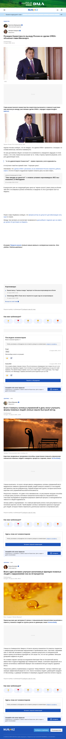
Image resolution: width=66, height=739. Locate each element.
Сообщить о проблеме (41, 730)
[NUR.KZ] (33, 10)
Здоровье (6, 398)
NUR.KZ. (6, 111)
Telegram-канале (15, 245)
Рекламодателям (56, 730)
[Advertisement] (33, 94)
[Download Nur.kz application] (33, 4)
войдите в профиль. (52, 344)
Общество (6, 21)
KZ (57, 10)
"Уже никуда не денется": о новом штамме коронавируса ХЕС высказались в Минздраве (32, 178)
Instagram (55, 389)
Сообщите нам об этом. (29, 309)
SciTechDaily (56, 458)
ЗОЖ (11, 398)
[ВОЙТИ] (61, 10)
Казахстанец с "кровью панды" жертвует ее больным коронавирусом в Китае (31, 290)
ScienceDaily (52, 622)
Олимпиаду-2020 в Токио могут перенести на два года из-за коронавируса (30, 295)
